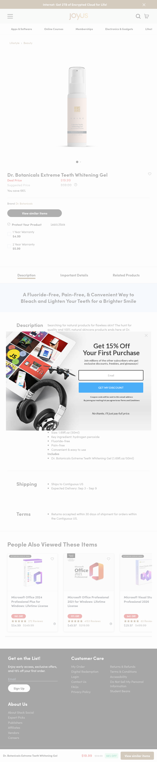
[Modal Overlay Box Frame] (78, 381)
